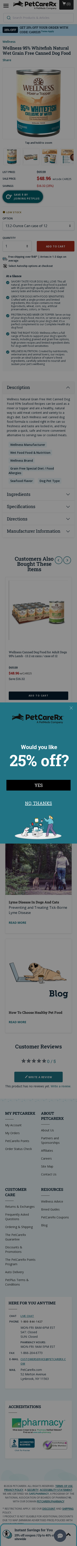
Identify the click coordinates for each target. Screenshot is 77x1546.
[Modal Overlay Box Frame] (38, 773)
